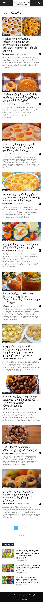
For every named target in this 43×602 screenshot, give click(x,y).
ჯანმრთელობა (7, 392)
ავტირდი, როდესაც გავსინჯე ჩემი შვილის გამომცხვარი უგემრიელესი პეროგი (19, 147)
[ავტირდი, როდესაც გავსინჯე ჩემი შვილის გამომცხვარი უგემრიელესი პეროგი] (21, 132)
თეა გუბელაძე (7, 203)
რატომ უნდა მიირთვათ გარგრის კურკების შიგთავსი (19, 449)
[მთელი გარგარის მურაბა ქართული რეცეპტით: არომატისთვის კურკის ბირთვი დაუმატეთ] (21, 281)
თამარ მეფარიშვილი (9, 104)
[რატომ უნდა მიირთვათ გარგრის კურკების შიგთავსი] (21, 434)
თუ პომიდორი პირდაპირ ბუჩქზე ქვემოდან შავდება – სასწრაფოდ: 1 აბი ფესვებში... (28, 579)
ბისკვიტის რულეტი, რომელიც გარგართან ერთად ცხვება (20, 246)
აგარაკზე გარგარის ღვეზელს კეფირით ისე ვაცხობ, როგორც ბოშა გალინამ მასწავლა (21, 197)
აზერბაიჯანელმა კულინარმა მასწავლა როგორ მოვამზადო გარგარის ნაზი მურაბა (20, 97)
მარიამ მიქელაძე (8, 409)
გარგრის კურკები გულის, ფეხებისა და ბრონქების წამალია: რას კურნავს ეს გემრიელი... (17, 496)
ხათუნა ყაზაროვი (8, 54)
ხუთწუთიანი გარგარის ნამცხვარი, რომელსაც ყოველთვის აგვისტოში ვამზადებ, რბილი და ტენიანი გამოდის (19, 44)
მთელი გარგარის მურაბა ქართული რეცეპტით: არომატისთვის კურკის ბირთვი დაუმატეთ (21, 298)
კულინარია (6, 35)
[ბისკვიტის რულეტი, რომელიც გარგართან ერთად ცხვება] (21, 231)
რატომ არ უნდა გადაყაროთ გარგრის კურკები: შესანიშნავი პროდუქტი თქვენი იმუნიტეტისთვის (20, 401)
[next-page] (26, 528)
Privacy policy (12, 595)
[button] (4, 3)
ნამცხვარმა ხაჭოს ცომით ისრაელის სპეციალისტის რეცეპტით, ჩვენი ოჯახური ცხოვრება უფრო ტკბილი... (18, 351)
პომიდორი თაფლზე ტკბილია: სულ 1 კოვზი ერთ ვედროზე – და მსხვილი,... (28, 567)
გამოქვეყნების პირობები (27, 595)
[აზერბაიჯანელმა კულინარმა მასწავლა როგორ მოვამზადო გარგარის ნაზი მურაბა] (21, 82)
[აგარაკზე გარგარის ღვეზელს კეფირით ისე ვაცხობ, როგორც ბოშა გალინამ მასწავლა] (21, 181)
